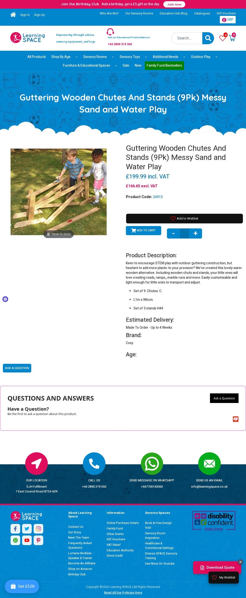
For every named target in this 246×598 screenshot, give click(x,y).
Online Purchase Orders (123, 523)
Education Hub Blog (173, 13)
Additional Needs (165, 56)
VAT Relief (114, 545)
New (138, 65)
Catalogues (202, 13)
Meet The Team (78, 537)
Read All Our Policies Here (123, 592)
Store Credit (115, 556)
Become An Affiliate (81, 563)
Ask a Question (224, 398)
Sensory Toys (130, 56)
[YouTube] (27, 540)
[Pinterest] (38, 540)
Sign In (25, 15)
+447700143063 (152, 486)
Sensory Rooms (95, 56)
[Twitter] (27, 529)
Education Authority (120, 550)
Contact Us (75, 527)
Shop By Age (61, 56)
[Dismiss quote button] (240, 562)
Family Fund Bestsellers (164, 65)
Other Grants (115, 534)
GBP (230, 19)
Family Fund (115, 528)
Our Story (74, 532)
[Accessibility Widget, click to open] (5, 299)
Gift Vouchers (226, 13)
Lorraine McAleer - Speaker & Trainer (80, 555)
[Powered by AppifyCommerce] (236, 419)
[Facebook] (15, 529)
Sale (126, 65)
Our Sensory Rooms (139, 13)
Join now (174, 4)
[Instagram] (38, 529)
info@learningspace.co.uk (209, 486)
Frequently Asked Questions (80, 545)
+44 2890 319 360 (94, 486)
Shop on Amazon (80, 569)
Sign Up (39, 15)
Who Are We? (109, 13)
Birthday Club (77, 574)
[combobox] (187, 38)
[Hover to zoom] (59, 191)
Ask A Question (17, 368)
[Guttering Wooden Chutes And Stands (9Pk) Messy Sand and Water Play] (27, 37)
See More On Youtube (159, 563)
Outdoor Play (200, 56)
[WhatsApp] (15, 540)
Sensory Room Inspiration (155, 535)
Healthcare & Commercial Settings (159, 545)
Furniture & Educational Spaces (86, 65)
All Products (36, 56)
